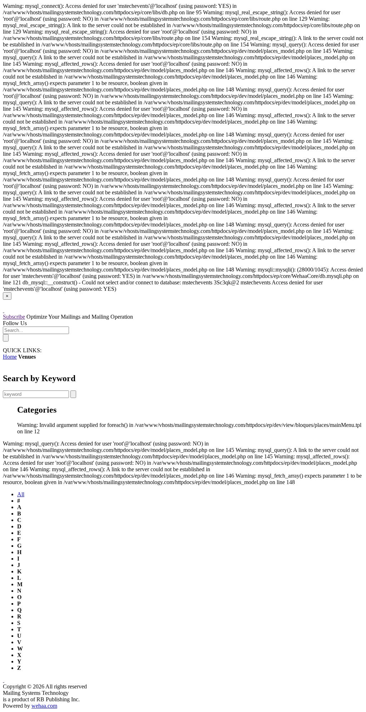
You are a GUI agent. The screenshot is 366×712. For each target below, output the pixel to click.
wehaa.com (44, 706)
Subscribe (14, 317)
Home (10, 357)
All (20, 494)
